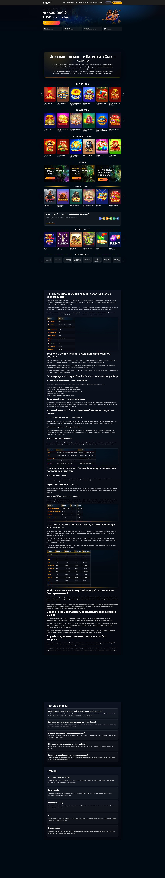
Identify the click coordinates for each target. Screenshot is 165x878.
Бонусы (101, 2)
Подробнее (50, 222)
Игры (64, 2)
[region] (82, 96)
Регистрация (70, 2)
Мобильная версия (83, 2)
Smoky (47, 2)
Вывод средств (93, 2)
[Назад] (42, 94)
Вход (76, 2)
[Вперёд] (123, 94)
